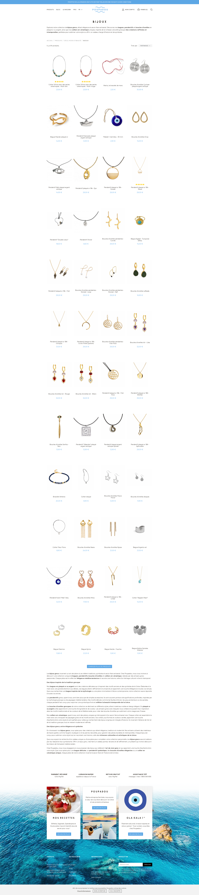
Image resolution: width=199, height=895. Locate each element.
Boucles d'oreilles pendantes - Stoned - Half (113, 291)
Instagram (73, 872)
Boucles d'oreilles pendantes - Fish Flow (113, 342)
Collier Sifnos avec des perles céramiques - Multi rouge (86, 85)
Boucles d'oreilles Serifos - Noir (59, 445)
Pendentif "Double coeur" (59, 240)
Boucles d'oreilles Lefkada (140, 291)
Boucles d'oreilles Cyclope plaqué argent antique (139, 85)
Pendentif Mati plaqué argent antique (59, 188)
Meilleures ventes (53, 876)
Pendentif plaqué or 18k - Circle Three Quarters (86, 342)
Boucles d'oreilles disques (140, 497)
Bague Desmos (59, 649)
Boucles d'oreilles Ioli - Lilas (140, 342)
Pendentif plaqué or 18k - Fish (59, 291)
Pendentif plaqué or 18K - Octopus (59, 342)
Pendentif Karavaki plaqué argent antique (86, 137)
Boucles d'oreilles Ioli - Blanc (86, 394)
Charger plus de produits (99, 666)
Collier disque (86, 497)
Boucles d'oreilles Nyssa (113, 547)
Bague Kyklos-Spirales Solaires (140, 649)
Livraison (94, 865)
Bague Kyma (86, 649)
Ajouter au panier (59, 95)
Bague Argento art (140, 547)
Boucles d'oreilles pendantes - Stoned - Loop (86, 291)
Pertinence (145, 45)
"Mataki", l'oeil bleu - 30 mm (113, 137)
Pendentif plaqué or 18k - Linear (113, 598)
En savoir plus (135, 834)
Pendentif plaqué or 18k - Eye (86, 188)
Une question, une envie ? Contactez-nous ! (100, 873)
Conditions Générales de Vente (102, 868)
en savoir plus (63, 834)
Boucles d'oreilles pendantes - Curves (113, 240)
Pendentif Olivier (86, 240)
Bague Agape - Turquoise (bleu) (140, 240)
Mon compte (130, 9)
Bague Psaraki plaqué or (59, 137)
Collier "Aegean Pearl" (140, 598)
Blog (71, 868)
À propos (72, 865)
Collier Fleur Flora (59, 547)
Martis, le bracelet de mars (113, 85)
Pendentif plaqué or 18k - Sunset (113, 188)
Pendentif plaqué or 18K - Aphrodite (140, 445)
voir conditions (125, 2)
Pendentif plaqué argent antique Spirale (113, 445)
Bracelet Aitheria (59, 497)
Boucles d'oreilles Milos (86, 598)
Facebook (72, 876)
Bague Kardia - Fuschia (113, 649)
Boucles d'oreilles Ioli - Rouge (59, 394)
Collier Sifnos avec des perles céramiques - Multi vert (59, 85)
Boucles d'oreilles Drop (140, 137)
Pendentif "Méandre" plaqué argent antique (86, 445)
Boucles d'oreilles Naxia (86, 547)
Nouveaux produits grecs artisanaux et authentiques (56, 871)
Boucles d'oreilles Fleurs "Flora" (113, 497)
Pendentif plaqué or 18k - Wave (140, 188)
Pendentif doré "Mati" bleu (59, 598)
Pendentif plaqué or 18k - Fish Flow (113, 394)
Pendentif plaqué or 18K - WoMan (140, 394)
